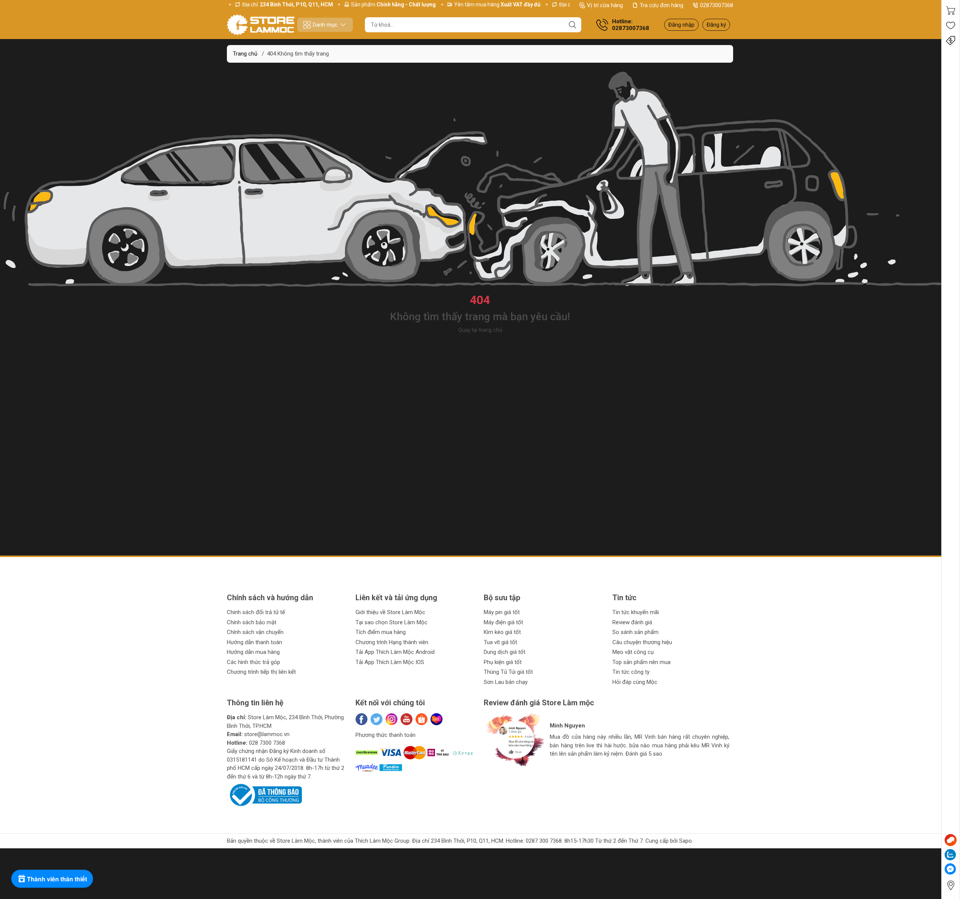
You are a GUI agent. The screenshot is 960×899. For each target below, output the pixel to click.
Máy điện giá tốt (503, 622)
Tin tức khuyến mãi (635, 612)
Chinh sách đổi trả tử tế (256, 612)
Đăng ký (716, 24)
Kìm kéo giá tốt (502, 632)
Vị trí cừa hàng (605, 5)
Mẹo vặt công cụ (633, 652)
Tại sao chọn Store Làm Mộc (392, 622)
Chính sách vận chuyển (255, 632)
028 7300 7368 (267, 742)
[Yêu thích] (950, 25)
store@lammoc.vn (267, 734)
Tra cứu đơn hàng (661, 5)
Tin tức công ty (631, 672)
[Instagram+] (392, 719)
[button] (496, 772)
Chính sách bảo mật (251, 622)
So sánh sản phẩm (635, 632)
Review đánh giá (632, 622)
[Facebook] (362, 719)
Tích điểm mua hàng (381, 632)
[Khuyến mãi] (950, 40)
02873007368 (716, 5)
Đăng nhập (681, 24)
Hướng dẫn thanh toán (254, 642)
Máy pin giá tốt (502, 612)
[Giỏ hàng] (950, 10)
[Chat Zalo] (950, 854)
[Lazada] (436, 719)
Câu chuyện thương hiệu (642, 642)
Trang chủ (245, 53)
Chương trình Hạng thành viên (392, 642)
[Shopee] (422, 719)
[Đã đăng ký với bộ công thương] (264, 794)
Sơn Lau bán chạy (506, 682)
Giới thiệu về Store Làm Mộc (390, 612)
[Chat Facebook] (950, 869)
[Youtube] (406, 719)
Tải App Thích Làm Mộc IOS (390, 662)
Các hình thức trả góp (253, 662)
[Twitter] (376, 719)
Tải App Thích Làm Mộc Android (395, 652)
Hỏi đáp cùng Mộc (634, 682)
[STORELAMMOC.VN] (260, 25)
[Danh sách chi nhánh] (951, 885)
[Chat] (951, 840)
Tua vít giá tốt (500, 642)
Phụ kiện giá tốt (503, 662)
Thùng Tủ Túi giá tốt (508, 672)
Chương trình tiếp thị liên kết (261, 672)
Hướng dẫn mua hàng (253, 652)
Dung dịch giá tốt (504, 652)
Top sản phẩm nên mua (641, 662)
